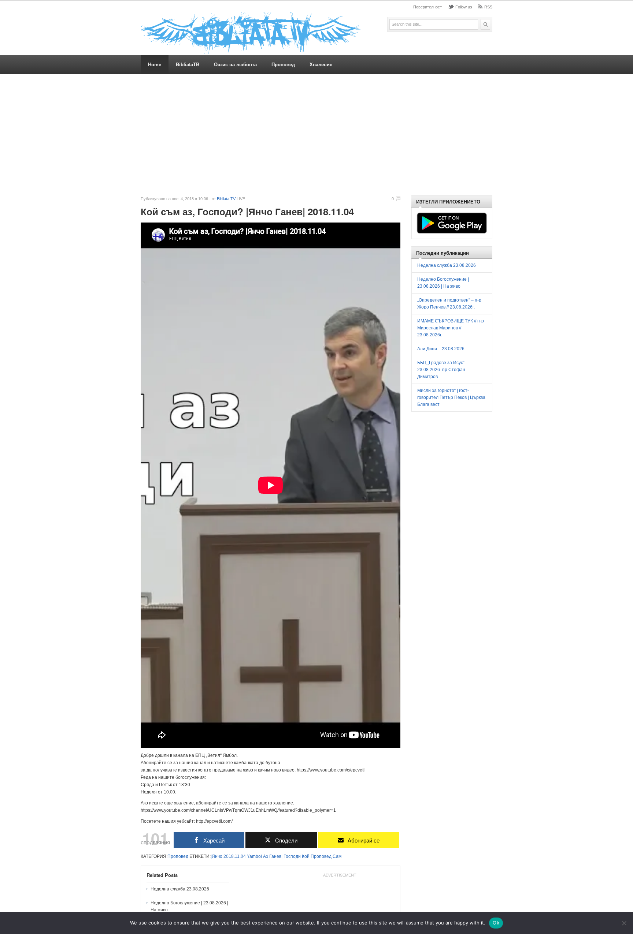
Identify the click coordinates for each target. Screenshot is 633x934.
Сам (337, 856)
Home (154, 64)
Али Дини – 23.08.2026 (440, 348)
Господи (292, 856)
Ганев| (275, 856)
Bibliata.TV (226, 199)
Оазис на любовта (235, 64)
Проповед (283, 64)
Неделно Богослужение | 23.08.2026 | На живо (189, 906)
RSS (488, 7)
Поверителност (427, 7)
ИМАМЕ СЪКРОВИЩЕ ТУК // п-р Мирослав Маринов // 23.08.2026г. (450, 327)
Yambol (254, 856)
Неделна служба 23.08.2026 (180, 889)
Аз (265, 856)
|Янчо (216, 856)
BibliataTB (187, 64)
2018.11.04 (234, 856)
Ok (496, 923)
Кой (306, 856)
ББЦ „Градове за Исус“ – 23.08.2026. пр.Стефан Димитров (442, 369)
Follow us (463, 7)
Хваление (321, 64)
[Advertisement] (316, 134)
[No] (624, 923)
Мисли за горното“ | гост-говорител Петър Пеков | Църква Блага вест (451, 397)
